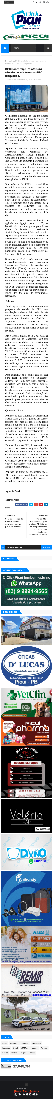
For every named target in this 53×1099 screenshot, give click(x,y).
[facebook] (33, 2)
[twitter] (36, 2)
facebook (46, 547)
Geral (15, 1048)
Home (7, 61)
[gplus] (47, 2)
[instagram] (44, 2)
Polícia (5, 1053)
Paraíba (44, 1048)
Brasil (13, 61)
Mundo (35, 1048)
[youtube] (40, 2)
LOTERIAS (24, 1048)
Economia (25, 1043)
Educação (36, 1043)
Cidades (13, 1043)
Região (23, 1053)
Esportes (6, 1048)
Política (14, 1053)
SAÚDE (32, 1053)
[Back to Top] (26, 1084)
